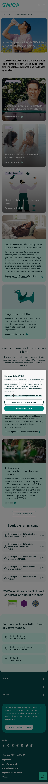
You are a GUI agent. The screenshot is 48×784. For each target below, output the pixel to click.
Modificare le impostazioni (24, 402)
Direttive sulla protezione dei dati (28, 395)
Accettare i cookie (24, 408)
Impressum (8, 395)
